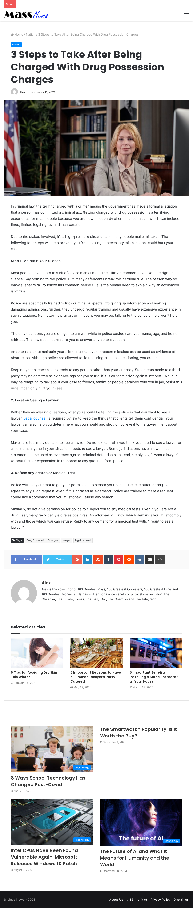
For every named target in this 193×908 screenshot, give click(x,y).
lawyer (67, 540)
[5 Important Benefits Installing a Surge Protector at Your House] (156, 653)
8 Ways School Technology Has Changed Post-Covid (48, 781)
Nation (31, 34)
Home (18, 34)
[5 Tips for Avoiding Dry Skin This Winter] (37, 653)
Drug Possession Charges (42, 540)
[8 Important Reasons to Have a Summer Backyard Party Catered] (96, 653)
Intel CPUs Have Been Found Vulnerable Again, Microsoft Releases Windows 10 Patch (44, 857)
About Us (116, 899)
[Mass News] (26, 15)
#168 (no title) (136, 899)
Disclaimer (180, 899)
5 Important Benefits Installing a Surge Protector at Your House (154, 677)
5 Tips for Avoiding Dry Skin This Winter (34, 674)
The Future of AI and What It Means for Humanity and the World (134, 858)
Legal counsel (35, 418)
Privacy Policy (160, 899)
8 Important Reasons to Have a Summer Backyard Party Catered (95, 677)
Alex (22, 92)
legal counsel (83, 540)
